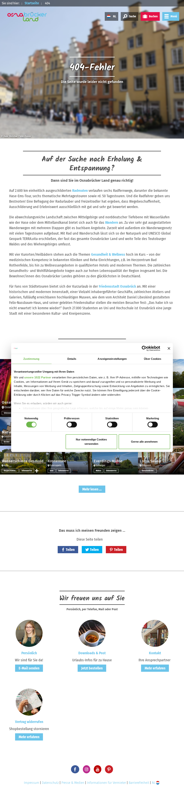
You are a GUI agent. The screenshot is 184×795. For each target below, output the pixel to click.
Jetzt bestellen (92, 668)
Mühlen (98, 471)
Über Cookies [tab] (152, 358)
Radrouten (80, 190)
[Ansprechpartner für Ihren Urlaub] (154, 633)
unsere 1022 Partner (37, 377)
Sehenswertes (9, 413)
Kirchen (7, 442)
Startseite (32, 3)
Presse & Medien (72, 783)
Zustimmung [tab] (31, 358)
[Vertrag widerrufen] (29, 702)
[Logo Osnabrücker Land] (27, 16)
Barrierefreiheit (139, 783)
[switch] (72, 424)
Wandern (111, 222)
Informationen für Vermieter (106, 783)
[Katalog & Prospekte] (92, 633)
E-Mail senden (29, 668)
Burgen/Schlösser (10, 471)
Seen (51, 471)
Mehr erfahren (155, 668)
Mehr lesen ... (92, 489)
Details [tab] (71, 358)
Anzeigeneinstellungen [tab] (112, 358)
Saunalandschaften (149, 471)
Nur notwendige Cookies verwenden (91, 441)
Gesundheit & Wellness (108, 254)
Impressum (31, 783)
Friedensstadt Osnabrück (117, 286)
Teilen (70, 549)
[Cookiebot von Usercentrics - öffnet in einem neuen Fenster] (144, 348)
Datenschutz (50, 783)
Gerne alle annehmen (144, 441)
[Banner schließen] (169, 348)
